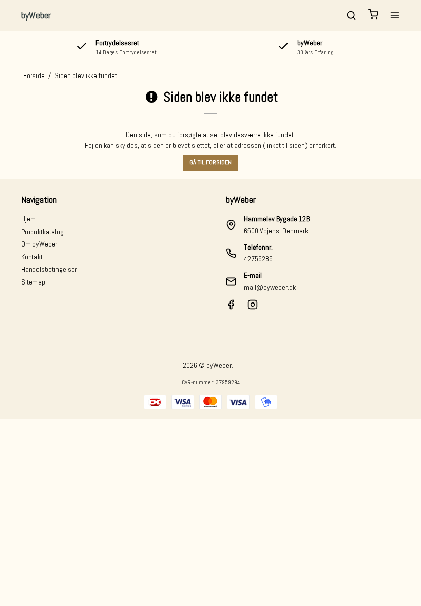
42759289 (258, 258)
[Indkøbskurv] (373, 15)
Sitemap (33, 282)
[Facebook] (231, 307)
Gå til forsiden (210, 162)
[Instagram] (252, 307)
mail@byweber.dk (270, 287)
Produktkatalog (42, 231)
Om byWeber (39, 244)
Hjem (28, 218)
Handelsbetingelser (49, 269)
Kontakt (32, 256)
